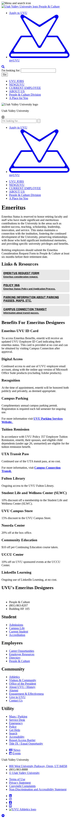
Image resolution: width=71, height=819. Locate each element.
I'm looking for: (11, 70)
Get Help (14, 730)
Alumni (13, 690)
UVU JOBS (16, 81)
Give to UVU (17, 697)
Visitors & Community (22, 680)
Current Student (18, 631)
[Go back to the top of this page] (3, 815)
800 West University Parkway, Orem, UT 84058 (38, 766)
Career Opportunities (21, 650)
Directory (14, 657)
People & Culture (49, 6)
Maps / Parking (18, 716)
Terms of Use (17, 779)
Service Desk (17, 719)
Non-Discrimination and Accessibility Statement (37, 789)
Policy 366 (29, 286)
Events (16, 753)
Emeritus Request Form (21, 274)
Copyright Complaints (22, 786)
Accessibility (16, 736)
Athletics (14, 676)
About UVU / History (22, 687)
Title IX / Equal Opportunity (26, 743)
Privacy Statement (20, 782)
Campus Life (17, 628)
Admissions (16, 624)
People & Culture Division (25, 94)
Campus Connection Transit (25, 310)
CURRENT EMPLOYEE (25, 87)
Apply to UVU (18, 12)
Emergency (16, 723)
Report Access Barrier (22, 740)
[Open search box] (3, 66)
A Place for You (18, 98)
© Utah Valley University (24, 772)
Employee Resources (21, 654)
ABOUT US (17, 91)
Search (13, 733)
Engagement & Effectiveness (26, 693)
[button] (35, 3)
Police (12, 726)
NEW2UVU (16, 84)
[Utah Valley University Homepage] (20, 6)
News (16, 750)
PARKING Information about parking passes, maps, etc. (31, 299)
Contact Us (16, 700)
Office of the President (22, 683)
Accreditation (17, 635)
